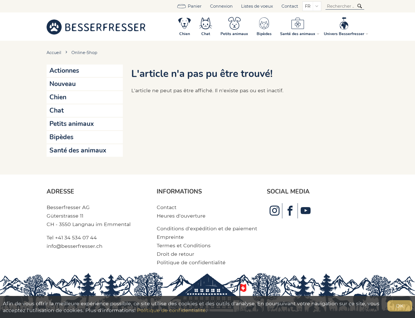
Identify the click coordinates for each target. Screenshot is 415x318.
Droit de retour (175, 254)
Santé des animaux (77, 150)
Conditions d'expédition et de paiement (207, 228)
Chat (56, 110)
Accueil (54, 52)
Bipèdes (61, 137)
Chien (57, 97)
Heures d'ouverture (181, 216)
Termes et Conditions (184, 245)
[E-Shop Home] (96, 26)
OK (400, 306)
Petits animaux (71, 123)
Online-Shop (84, 52)
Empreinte (170, 237)
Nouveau (62, 84)
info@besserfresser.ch (74, 246)
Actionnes (64, 70)
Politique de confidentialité (191, 262)
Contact (289, 6)
